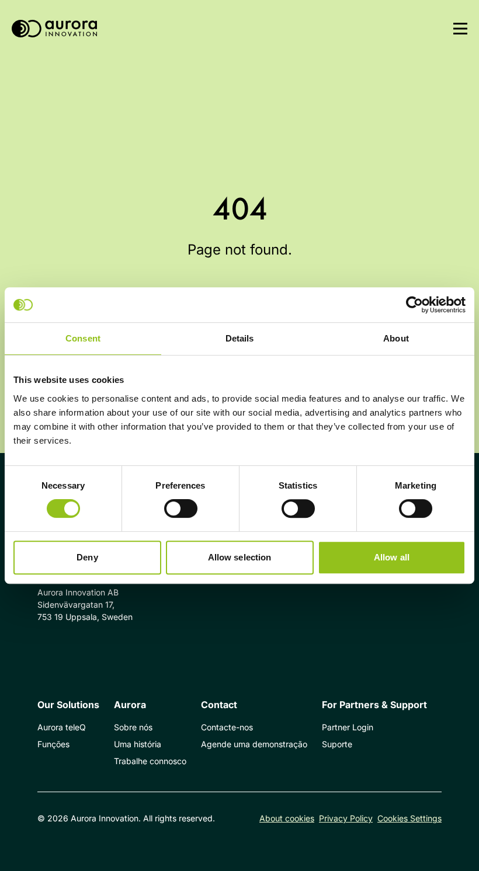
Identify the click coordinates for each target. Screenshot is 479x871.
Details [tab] (239, 338)
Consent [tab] (82, 338)
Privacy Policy (346, 818)
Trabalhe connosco (150, 761)
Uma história (137, 744)
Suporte (337, 744)
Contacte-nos (227, 727)
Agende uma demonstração (254, 744)
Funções (53, 744)
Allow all (391, 557)
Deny (87, 557)
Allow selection (240, 557)
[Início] (54, 29)
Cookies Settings (409, 818)
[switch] (180, 508)
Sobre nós (133, 727)
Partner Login (347, 727)
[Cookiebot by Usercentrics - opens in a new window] (414, 304)
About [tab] (396, 338)
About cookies (286, 818)
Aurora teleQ (61, 727)
